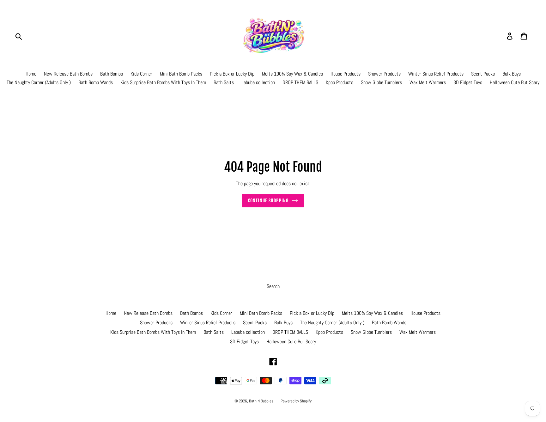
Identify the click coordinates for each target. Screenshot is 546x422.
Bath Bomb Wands (95, 82)
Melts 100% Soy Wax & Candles (292, 73)
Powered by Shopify (296, 401)
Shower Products (384, 73)
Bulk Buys (511, 73)
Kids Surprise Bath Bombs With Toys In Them (163, 82)
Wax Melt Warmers (428, 82)
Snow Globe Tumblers (381, 82)
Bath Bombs (111, 73)
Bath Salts (224, 82)
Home (31, 73)
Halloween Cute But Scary (514, 82)
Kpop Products (339, 82)
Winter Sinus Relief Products (436, 73)
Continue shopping (268, 200)
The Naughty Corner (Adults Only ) (39, 82)
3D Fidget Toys (467, 82)
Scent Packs (483, 73)
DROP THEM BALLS (300, 82)
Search (273, 286)
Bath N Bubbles (261, 401)
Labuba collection (258, 82)
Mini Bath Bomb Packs (181, 73)
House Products (346, 73)
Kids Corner (141, 73)
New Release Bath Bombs (68, 73)
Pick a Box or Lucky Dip (232, 73)
